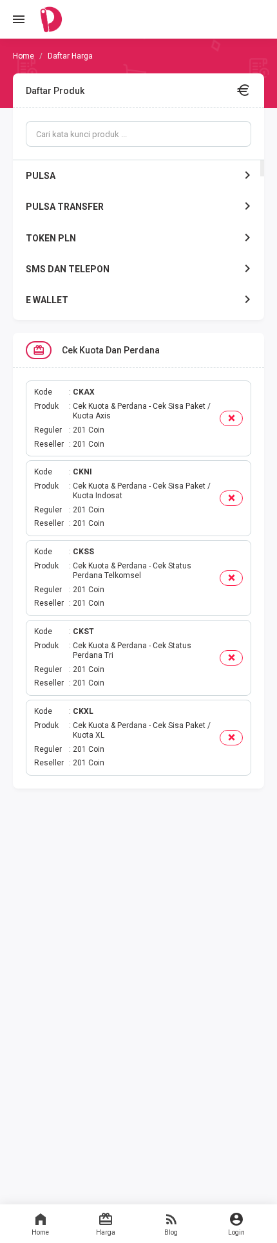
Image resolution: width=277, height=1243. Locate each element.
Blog (171, 1232)
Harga (105, 1232)
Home (40, 1232)
